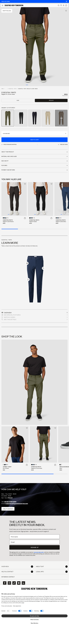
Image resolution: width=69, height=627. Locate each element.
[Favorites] (61, 5)
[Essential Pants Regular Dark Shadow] (14, 199)
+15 (7, 218)
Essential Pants (12, 88)
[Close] (66, 1)
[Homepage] (14, 5)
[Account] (63, 5)
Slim (18, 100)
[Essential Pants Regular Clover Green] (43, 444)
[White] (3, 464)
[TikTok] (13, 583)
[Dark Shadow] (5, 217)
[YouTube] (18, 583)
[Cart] (66, 5)
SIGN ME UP (34, 547)
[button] (25, 218)
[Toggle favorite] (66, 10)
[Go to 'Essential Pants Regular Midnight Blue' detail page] (34, 118)
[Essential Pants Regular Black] (40, 199)
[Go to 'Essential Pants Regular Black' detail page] (21, 118)
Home (2, 88)
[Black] (3, 217)
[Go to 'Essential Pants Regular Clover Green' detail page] (8, 118)
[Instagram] (9, 583)
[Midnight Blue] (4, 217)
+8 (7, 464)
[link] (27, 263)
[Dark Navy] (5, 464)
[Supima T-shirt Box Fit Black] (15, 444)
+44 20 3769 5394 (10, 502)
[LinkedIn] (23, 583)
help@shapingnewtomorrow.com (16, 503)
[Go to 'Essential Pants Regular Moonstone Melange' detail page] (48, 118)
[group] (34, 46)
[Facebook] (4, 583)
